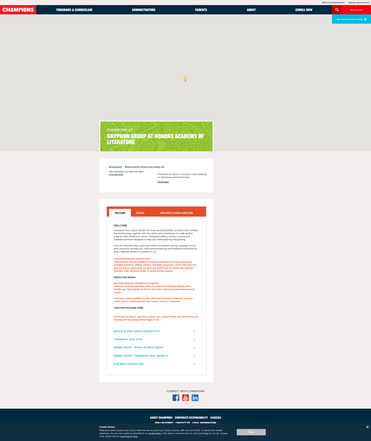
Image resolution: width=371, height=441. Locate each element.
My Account (356, 9)
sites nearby (350, 19)
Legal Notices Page (129, 436)
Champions (18, 9)
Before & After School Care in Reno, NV (144, 166)
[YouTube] (185, 397)
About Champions (161, 417)
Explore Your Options (125, 277)
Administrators (143, 10)
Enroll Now (303, 10)
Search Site (337, 9)
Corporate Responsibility (191, 417)
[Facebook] (176, 397)
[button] (185, 80)
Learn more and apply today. (129, 307)
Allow (251, 432)
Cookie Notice (155, 433)
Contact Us (183, 423)
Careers (215, 417)
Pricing (140, 212)
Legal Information (204, 423)
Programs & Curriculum (74, 10)
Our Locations (164, 423)
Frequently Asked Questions (176, 212)
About (251, 10)
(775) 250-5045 (116, 174)
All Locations (115, 166)
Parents (201, 10)
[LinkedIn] (195, 397)
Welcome (120, 212)
